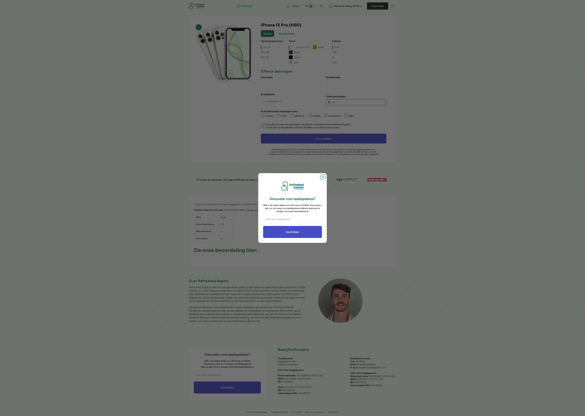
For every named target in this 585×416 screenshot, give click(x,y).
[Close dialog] (323, 177)
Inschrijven (292, 231)
